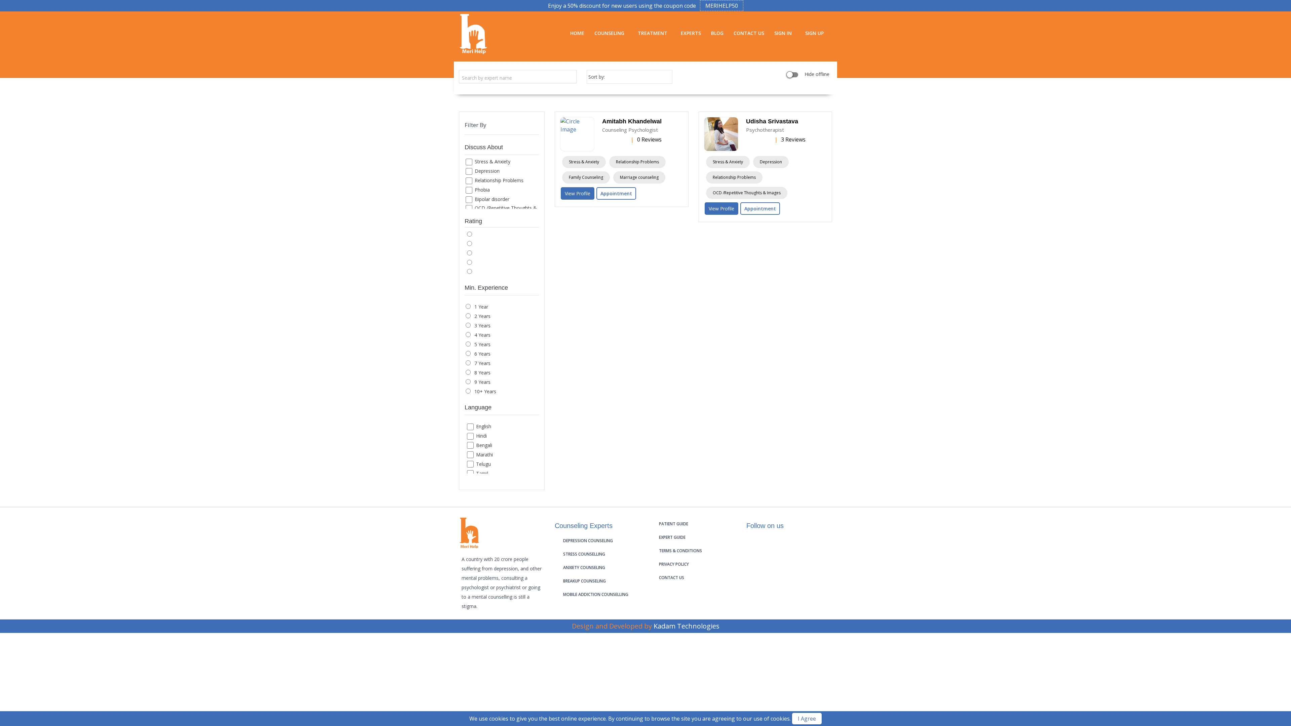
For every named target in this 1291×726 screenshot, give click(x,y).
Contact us (671, 577)
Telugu (483, 464)
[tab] (502, 149)
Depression (487, 170)
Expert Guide (672, 537)
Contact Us (749, 33)
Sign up (814, 33)
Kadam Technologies (686, 626)
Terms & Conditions (680, 551)
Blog (717, 33)
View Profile (577, 193)
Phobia (482, 189)
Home (577, 33)
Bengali (484, 445)
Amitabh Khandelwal (632, 121)
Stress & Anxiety (492, 161)
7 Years (482, 363)
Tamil (482, 473)
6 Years (482, 353)
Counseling (609, 33)
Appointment (616, 193)
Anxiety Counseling (584, 567)
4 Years (482, 334)
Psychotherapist (765, 130)
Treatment (652, 33)
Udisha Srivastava (772, 121)
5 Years (482, 344)
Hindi (481, 435)
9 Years (482, 382)
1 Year (481, 306)
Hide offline (816, 74)
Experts (691, 33)
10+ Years (485, 391)
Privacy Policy (674, 564)
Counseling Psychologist (630, 130)
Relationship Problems (499, 180)
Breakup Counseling (584, 581)
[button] (502, 149)
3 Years (482, 325)
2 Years (482, 316)
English (483, 426)
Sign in (783, 33)
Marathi (484, 454)
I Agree (807, 718)
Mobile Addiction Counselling (595, 594)
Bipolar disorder (492, 199)
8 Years (482, 372)
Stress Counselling (584, 554)
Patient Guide (673, 524)
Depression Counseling (588, 540)
